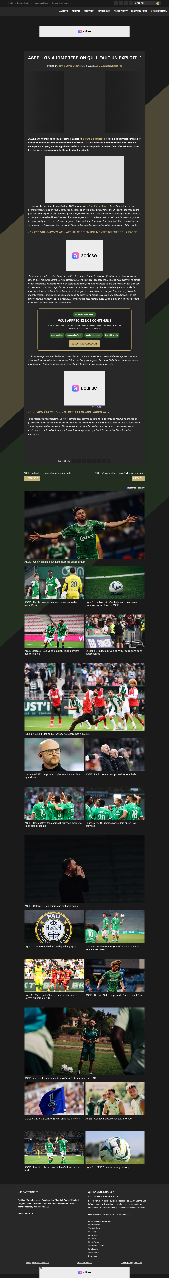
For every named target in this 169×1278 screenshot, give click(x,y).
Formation (89, 11)
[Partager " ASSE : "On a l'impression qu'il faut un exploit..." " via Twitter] (78, 461)
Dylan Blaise (92, 1256)
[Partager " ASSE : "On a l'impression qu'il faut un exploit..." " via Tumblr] (88, 461)
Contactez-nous (139, 11)
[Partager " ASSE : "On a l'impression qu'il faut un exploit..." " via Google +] (83, 461)
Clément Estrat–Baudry (96, 1245)
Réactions (117, 65)
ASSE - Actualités (102, 65)
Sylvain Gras (92, 1235)
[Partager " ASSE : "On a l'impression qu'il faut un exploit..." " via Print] (108, 461)
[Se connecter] (157, 3)
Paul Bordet (92, 1239)
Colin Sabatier (93, 1249)
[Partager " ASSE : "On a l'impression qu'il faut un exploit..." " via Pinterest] (93, 461)
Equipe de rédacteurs (61, 3)
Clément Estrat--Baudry (68, 65)
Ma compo (63, 11)
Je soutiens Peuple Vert (84, 344)
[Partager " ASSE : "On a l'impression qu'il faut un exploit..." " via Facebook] (74, 461)
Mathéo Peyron (93, 1242)
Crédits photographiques (131, 1262)
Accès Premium (158, 11)
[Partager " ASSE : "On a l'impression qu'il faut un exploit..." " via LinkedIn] (98, 461)
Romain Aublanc (94, 1225)
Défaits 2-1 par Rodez (94, 138)
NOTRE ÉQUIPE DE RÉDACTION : (99, 1221)
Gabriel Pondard (93, 1252)
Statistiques (104, 11)
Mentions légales (42, 3)
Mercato (76, 11)
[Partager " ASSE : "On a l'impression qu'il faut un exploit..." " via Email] (103, 461)
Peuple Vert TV (120, 11)
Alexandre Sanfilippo (123, 1214)
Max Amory (92, 1231)
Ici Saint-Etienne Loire (96, 206)
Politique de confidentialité (20, 3)
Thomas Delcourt (94, 1228)
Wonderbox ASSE (41, 1207)
